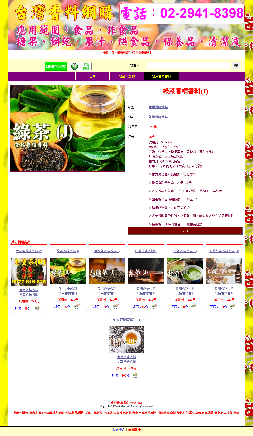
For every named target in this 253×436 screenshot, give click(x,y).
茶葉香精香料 (141, 52)
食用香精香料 (120, 52)
